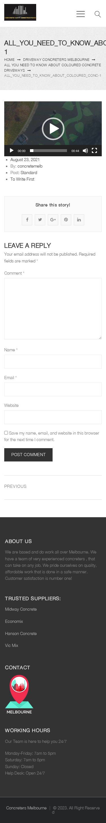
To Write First (22, 179)
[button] (53, 128)
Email (10, 377)
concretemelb (30, 166)
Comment (14, 273)
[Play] (11, 150)
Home (9, 59)
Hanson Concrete (21, 633)
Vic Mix (11, 645)
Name (11, 349)
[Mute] (85, 150)
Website (11, 405)
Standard (29, 172)
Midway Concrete (21, 609)
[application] (53, 128)
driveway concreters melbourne (56, 59)
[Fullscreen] (94, 150)
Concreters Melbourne (26, 807)
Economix (14, 621)
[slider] (48, 150)
